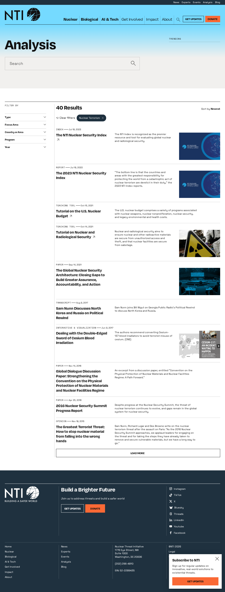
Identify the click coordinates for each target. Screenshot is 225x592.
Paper (60, 264)
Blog (217, 2)
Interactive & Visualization (76, 327)
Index (60, 129)
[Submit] (133, 63)
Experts (186, 2)
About (167, 19)
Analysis (207, 2)
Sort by (205, 108)
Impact (152, 19)
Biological (89, 19)
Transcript (63, 302)
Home (8, 546)
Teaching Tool (65, 205)
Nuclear (71, 19)
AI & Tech (110, 19)
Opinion (61, 421)
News (176, 2)
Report (60, 167)
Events (197, 2)
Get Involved (132, 19)
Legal (172, 551)
